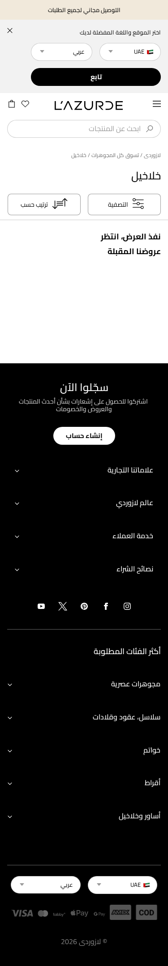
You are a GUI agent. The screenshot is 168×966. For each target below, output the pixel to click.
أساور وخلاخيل (139, 815)
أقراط (152, 782)
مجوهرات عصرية (135, 683)
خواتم (151, 750)
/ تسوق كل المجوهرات (116, 155)
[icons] (127, 608)
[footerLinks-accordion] (84, 470)
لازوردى (152, 155)
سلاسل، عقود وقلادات (126, 716)
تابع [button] (96, 76)
